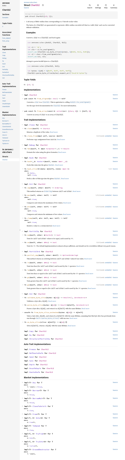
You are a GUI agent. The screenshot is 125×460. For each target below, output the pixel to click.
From (35, 414)
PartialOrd (34, 251)
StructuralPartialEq (39, 339)
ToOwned (36, 426)
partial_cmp (32, 255)
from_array (42, 111)
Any (34, 382)
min (28, 207)
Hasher (40, 161)
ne (28, 242)
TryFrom (39, 434)
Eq (30, 335)
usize (59, 111)
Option (65, 255)
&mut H (65, 169)
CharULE (33, 95)
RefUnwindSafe (36, 353)
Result (66, 149)
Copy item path (43, 5)
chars (35, 2)
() (71, 298)
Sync (31, 361)
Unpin (32, 364)
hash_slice (32, 169)
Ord (31, 184)
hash (29, 161)
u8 (46, 16)
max (28, 195)
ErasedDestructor (41, 449)
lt (28, 263)
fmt (28, 149)
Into (38, 418)
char (55, 99)
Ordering (58, 188)
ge (28, 285)
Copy (31, 331)
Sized (34, 175)
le (28, 270)
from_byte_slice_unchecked (46, 312)
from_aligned (43, 99)
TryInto (39, 442)
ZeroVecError (80, 298)
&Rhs (46, 242)
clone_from (32, 136)
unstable (108, 136)
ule (31, 2)
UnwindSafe (34, 372)
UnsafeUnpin (35, 368)
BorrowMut (37, 398)
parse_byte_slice (35, 305)
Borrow (36, 390)
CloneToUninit (39, 406)
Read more (54, 132)
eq (28, 235)
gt (28, 277)
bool (59, 235)
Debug (32, 145)
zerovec (26, 2)
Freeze (32, 349)
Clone (32, 125)
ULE (31, 294)
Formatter (50, 149)
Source (26, 8)
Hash (31, 158)
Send (31, 357)
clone (29, 128)
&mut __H (62, 161)
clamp (29, 218)
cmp (28, 188)
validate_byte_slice (36, 298)
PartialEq (34, 231)
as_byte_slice (33, 322)
